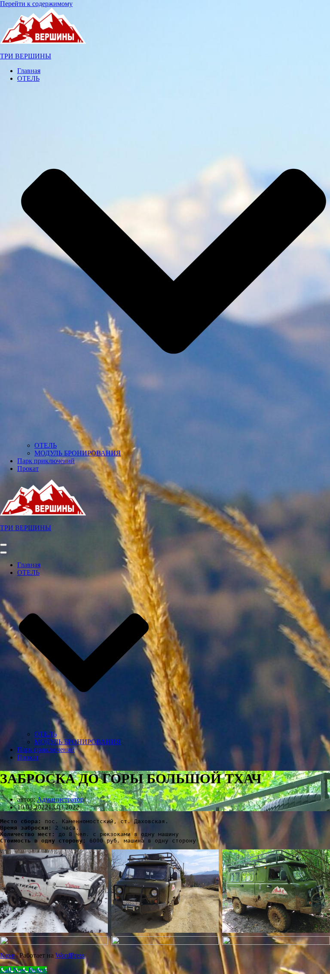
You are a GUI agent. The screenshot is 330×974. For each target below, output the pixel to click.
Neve (7, 955)
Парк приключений (46, 460)
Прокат (28, 468)
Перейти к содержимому (36, 3)
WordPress (70, 955)
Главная (28, 70)
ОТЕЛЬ (45, 445)
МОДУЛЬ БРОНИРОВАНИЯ (77, 453)
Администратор (60, 799)
